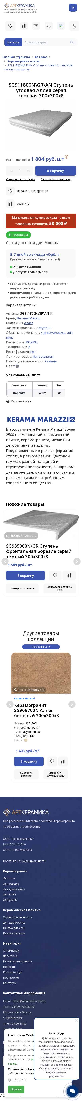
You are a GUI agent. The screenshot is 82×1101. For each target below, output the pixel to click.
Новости (9, 967)
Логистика (10, 956)
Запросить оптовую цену (55, 179)
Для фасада (11, 884)
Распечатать (21, 401)
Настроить (19, 1079)
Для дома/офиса (14, 889)
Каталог (13, 42)
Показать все (39, 646)
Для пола (9, 878)
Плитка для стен (14, 928)
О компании (11, 950)
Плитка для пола (14, 933)
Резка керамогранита (17, 961)
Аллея (28, 323)
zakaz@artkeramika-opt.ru (29, 1001)
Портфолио (11, 977)
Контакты (9, 983)
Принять (16, 1089)
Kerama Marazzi (29, 318)
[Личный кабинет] (61, 26)
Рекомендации (13, 972)
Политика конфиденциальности (24, 861)
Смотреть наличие (22, 588)
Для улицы (10, 900)
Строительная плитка (18, 917)
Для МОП (9, 894)
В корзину (55, 171)
